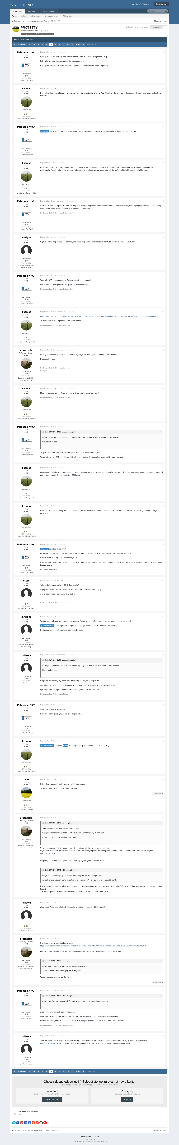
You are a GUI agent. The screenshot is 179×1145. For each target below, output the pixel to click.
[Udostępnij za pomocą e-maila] (41, 1122)
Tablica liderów (68, 16)
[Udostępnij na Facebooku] (17, 1122)
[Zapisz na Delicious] (29, 1122)
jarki (36, 30)
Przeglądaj (17, 11)
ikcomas (26, 88)
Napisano (48, 52)
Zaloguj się (127, 1099)
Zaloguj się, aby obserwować (138, 27)
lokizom (26, 655)
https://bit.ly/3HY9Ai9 (48, 1043)
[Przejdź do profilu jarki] (15, 29)
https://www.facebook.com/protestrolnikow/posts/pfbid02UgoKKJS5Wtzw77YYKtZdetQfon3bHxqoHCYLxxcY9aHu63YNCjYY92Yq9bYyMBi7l (93, 946)
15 (38, 44)
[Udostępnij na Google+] (21, 1122)
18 (51, 44)
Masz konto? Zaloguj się (141, 4)
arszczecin (26, 350)
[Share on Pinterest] (45, 1122)
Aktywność (32, 11)
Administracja (35, 16)
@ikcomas (44, 131)
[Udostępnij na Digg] (25, 1122)
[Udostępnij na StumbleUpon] (37, 1122)
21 (64, 44)
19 (55, 44)
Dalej (78, 44)
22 (68, 44)
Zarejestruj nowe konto (51, 1099)
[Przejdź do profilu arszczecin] (26, 363)
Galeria (23, 16)
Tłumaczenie (85, 1136)
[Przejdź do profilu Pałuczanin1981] (26, 65)
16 (42, 44)
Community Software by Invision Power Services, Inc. (89, 1141)
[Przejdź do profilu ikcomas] (26, 101)
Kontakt (96, 1136)
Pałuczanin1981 (26, 52)
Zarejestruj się (161, 4)
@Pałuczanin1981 (47, 626)
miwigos (26, 237)
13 (29, 44)
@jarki (65, 746)
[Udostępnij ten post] (163, 52)
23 (72, 44)
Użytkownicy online (51, 16)
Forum (14, 16)
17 (46, 44)
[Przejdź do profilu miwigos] (26, 250)
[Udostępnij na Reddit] (33, 1122)
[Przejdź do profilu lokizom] (26, 668)
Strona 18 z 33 (92, 44)
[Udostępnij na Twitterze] (14, 1122)
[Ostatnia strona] (83, 44)
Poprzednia (22, 44)
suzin (26, 580)
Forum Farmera (21, 4)
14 (34, 44)
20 (59, 44)
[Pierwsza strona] (15, 44)
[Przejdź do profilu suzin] (26, 593)
